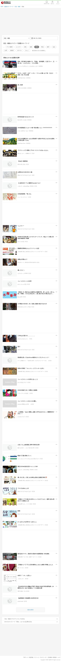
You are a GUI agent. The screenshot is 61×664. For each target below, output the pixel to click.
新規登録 (31, 657)
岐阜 (48, 47)
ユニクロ (18, 47)
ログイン (52, 3)
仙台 (54, 47)
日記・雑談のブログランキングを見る (14, 619)
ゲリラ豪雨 (9, 47)
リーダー (47, 3)
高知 (36, 47)
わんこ (27, 50)
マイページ (36, 657)
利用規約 (55, 657)
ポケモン (19, 50)
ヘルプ (58, 657)
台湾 (6, 50)
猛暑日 (12, 50)
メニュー (58, 3)
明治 (42, 47)
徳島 (31, 47)
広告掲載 (50, 657)
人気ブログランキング (6, 2)
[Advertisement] (30, 22)
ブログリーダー (43, 657)
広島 (25, 47)
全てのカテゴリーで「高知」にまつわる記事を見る (18, 621)
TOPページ (26, 657)
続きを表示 (30, 609)
